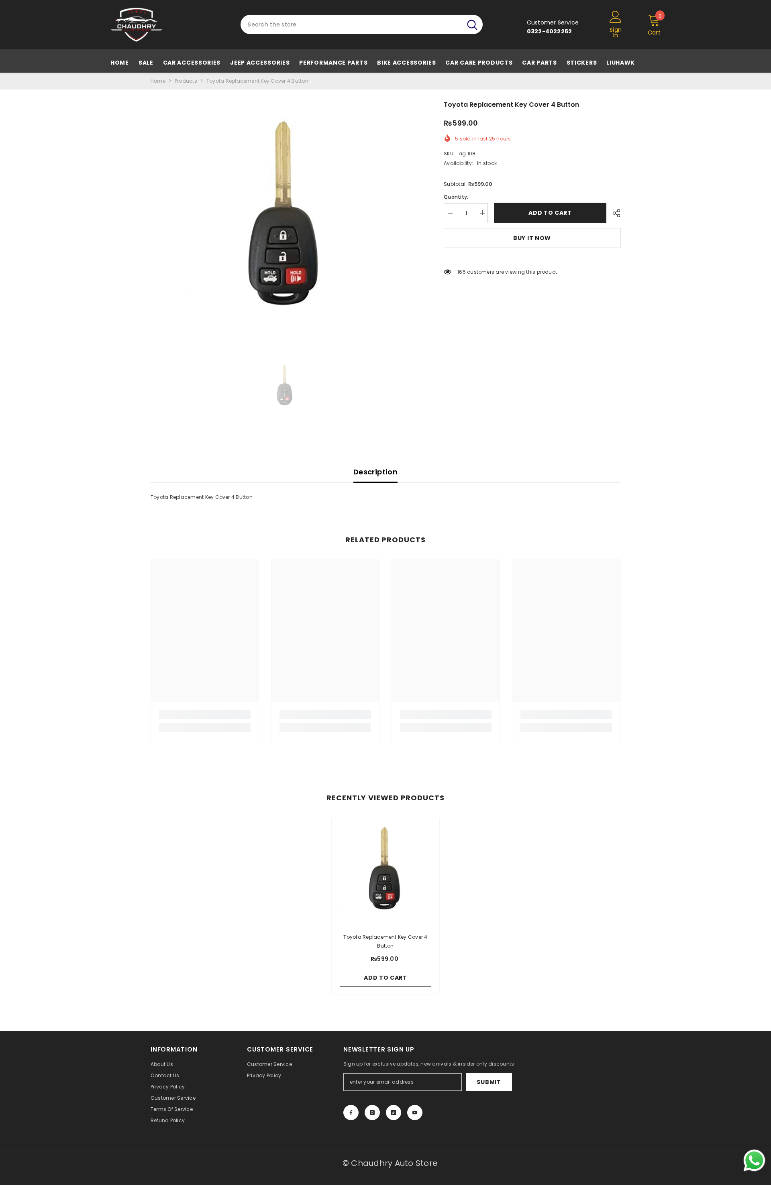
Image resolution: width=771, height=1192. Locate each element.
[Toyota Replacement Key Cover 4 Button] (385, 871)
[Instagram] (372, 1112)
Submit (489, 1082)
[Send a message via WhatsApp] (754, 1160)
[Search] (362, 24)
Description (375, 472)
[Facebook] (351, 1112)
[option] (285, 219)
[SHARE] (613, 213)
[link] (205, 714)
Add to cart (550, 213)
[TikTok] (393, 1112)
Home (158, 80)
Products (186, 80)
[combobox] (351, 24)
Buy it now (532, 238)
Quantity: (456, 196)
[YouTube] (414, 1112)
